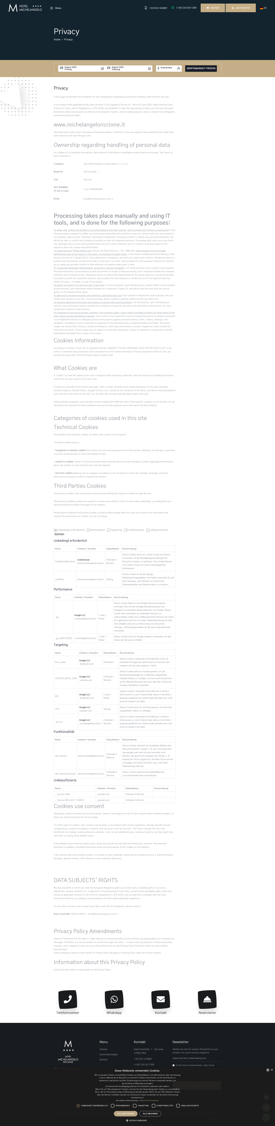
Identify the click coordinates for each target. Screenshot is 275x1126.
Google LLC (80, 615)
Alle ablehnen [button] (150, 1113)
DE (265, 8)
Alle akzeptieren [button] (125, 1113)
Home (57, 39)
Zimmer (103, 1049)
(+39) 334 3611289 (144, 1065)
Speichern (59, 534)
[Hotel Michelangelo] (25, 8)
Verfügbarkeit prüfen (201, 68)
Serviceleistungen (109, 1054)
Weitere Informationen (149, 1100)
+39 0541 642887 (143, 1059)
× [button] (272, 1070)
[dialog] (137, 1096)
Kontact (104, 1060)
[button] (137, 1121)
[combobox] (267, 1070)
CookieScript (83, 559)
